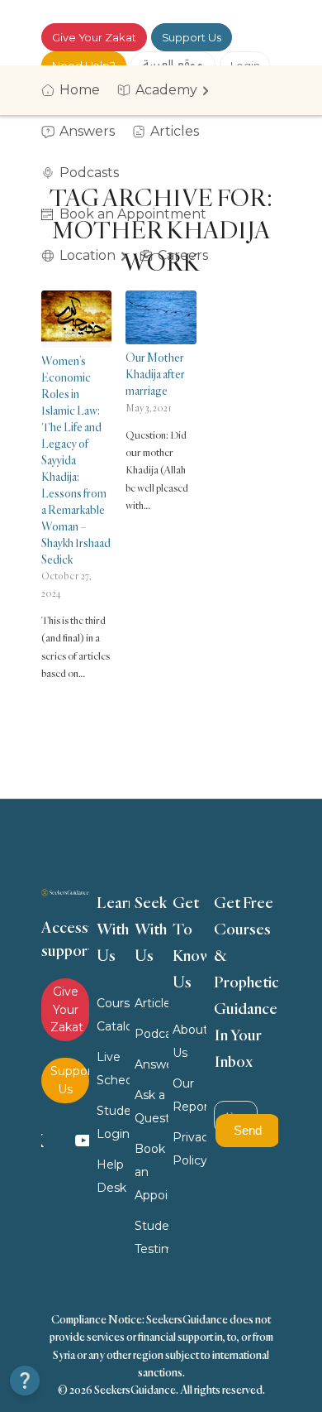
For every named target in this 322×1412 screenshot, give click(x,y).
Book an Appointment (151, 1172)
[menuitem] (76, 90)
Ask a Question (151, 1107)
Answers (151, 1064)
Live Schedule (113, 1068)
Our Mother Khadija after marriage (155, 373)
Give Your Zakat (94, 37)
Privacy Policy (189, 1149)
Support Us (191, 37)
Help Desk (111, 1176)
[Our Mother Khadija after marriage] (160, 317)
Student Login (113, 1122)
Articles (151, 1003)
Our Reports (189, 1095)
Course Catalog (113, 1015)
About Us (189, 1041)
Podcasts (151, 1033)
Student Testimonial (151, 1237)
